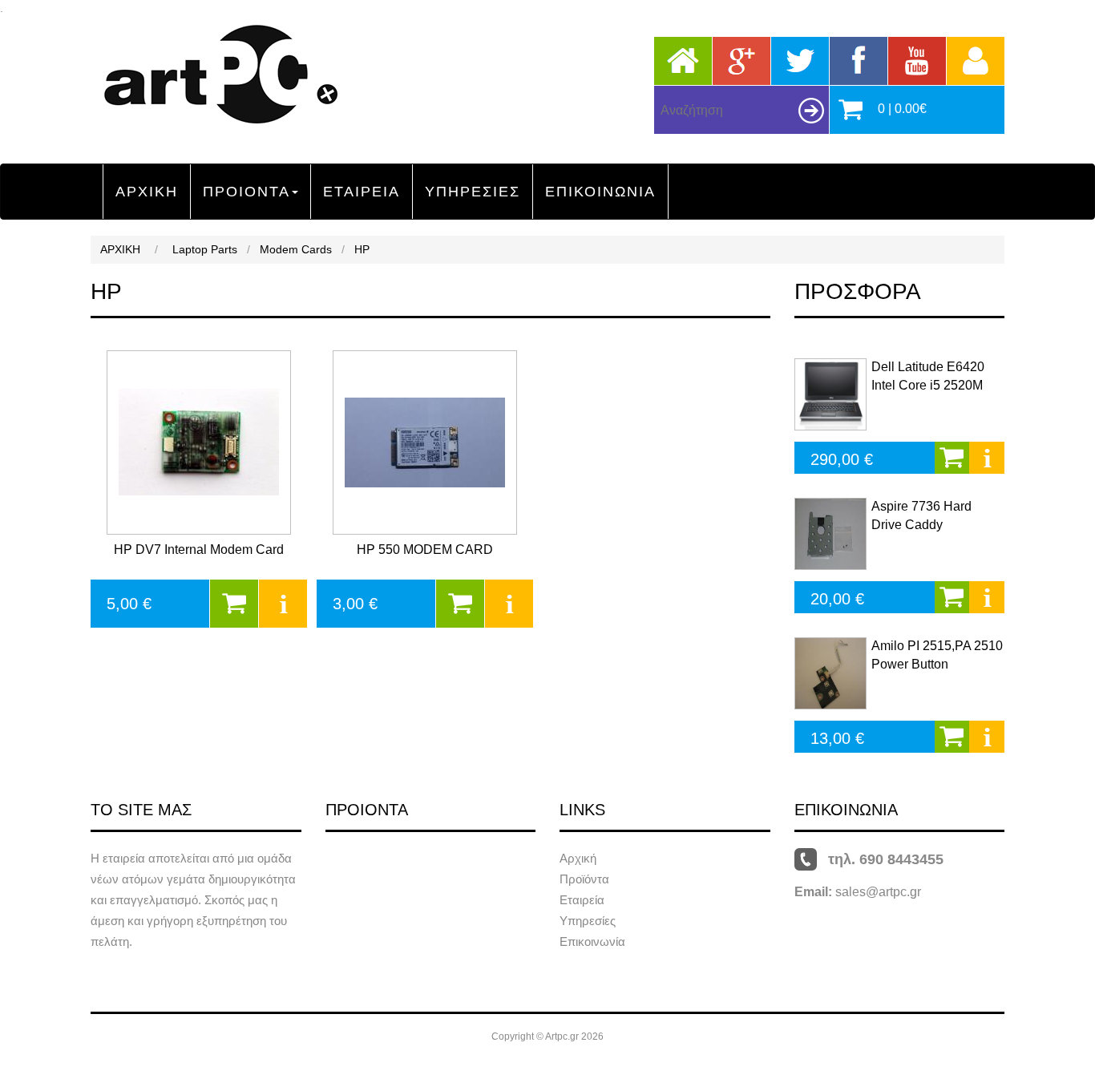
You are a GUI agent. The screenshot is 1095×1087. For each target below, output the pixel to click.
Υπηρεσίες (588, 920)
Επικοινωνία (592, 941)
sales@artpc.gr (878, 892)
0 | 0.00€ (902, 108)
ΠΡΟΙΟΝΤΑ (246, 192)
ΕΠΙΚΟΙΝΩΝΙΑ (600, 192)
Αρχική (578, 858)
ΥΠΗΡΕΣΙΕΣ (472, 192)
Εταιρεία (582, 900)
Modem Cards (296, 249)
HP (362, 249)
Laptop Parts (204, 249)
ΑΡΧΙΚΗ (146, 192)
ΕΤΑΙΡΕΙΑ (361, 192)
